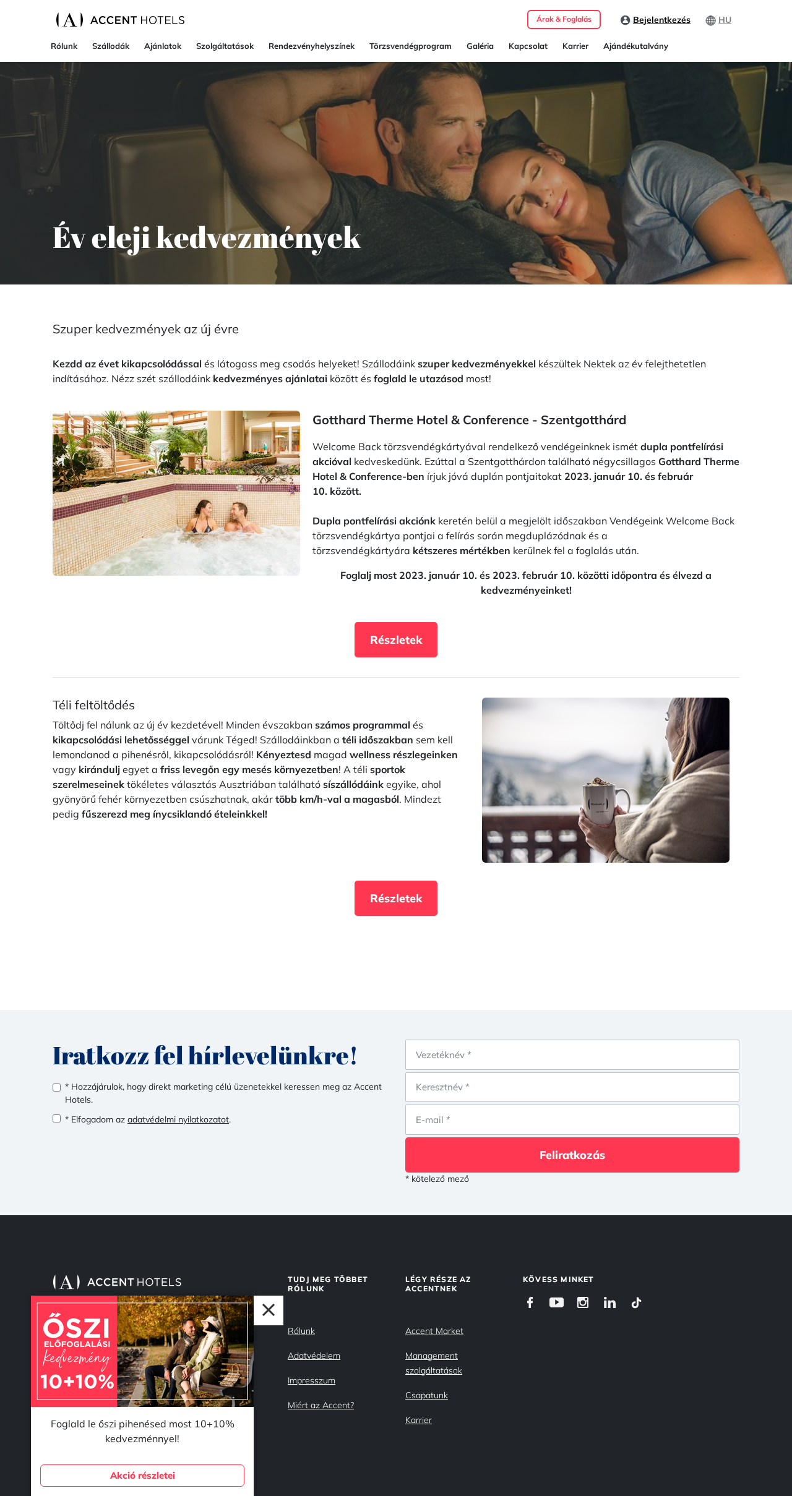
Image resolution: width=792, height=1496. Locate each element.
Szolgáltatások (225, 46)
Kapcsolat (528, 46)
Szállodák (110, 46)
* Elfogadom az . (148, 1119)
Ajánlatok (162, 46)
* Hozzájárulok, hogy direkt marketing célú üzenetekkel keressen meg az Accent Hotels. (223, 1093)
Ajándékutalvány (635, 46)
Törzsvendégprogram (410, 46)
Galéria (480, 46)
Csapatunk (426, 1395)
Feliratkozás (572, 1155)
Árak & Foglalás (564, 19)
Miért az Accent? (321, 1405)
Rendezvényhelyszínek (312, 46)
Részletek (396, 640)
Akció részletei (142, 1475)
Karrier (575, 46)
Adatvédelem (314, 1355)
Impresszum (311, 1380)
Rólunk (64, 46)
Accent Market (434, 1330)
